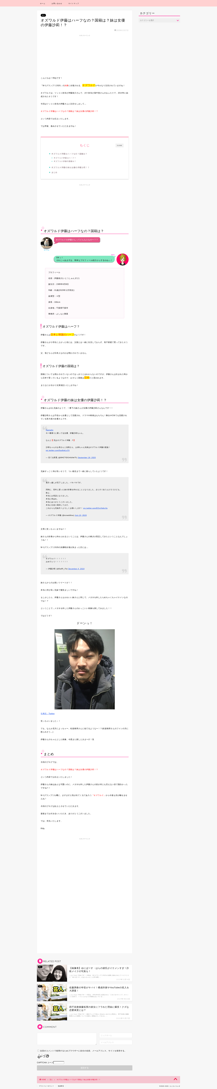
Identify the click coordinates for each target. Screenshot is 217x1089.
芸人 (43, 15)
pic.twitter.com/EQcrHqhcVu (95, 508)
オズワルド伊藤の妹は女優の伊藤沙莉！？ (70, 167)
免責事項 (61, 1086)
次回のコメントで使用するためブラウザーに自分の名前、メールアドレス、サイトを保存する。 (83, 1051)
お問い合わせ (57, 3)
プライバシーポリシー (46, 1086)
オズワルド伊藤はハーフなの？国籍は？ (69, 153)
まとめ (54, 172)
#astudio (49, 430)
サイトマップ (73, 3)
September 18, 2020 (87, 458)
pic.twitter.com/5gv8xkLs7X (58, 450)
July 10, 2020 (81, 515)
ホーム (42, 3)
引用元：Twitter (48, 714)
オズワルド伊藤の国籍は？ (65, 161)
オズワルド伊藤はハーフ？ (65, 158)
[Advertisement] (85, 55)
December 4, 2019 (76, 569)
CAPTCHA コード (45, 1062)
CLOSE (119, 145)
